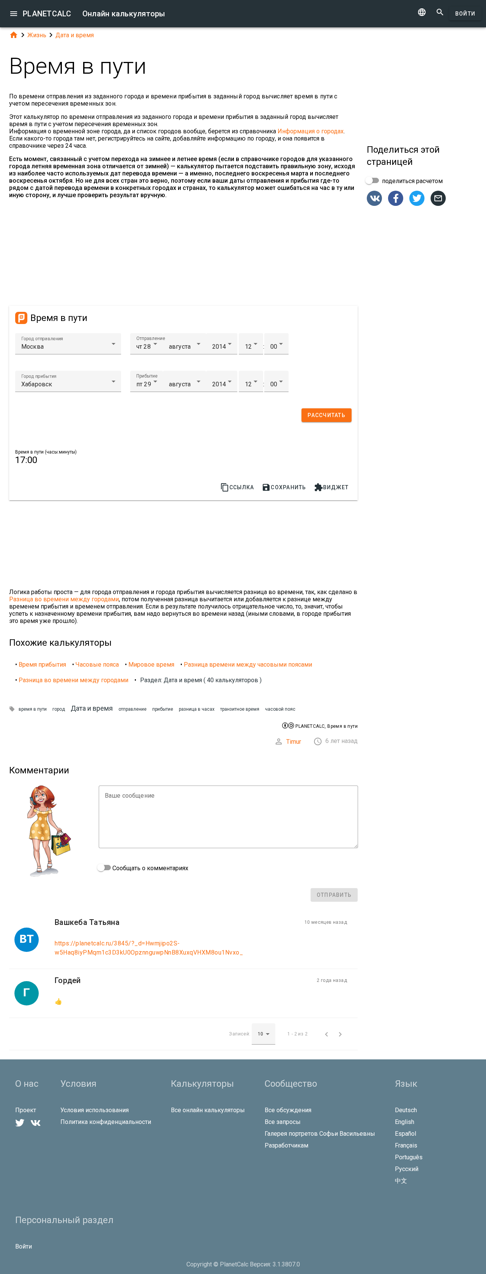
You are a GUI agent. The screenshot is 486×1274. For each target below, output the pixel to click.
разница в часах (197, 709)
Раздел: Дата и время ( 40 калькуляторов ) (201, 680)
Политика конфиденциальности (105, 1121)
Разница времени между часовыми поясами (248, 664)
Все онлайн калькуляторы (208, 1110)
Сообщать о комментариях (149, 868)
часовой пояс (280, 709)
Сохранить (284, 487)
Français (406, 1145)
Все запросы (283, 1121)
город (58, 709)
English (404, 1121)
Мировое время (151, 664)
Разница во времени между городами (64, 599)
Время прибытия (42, 664)
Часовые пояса (97, 664)
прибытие (162, 709)
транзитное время (239, 709)
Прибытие (147, 376)
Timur (293, 741)
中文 (401, 1180)
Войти (465, 14)
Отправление (150, 338)
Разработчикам (286, 1145)
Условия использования (94, 1110)
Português (409, 1157)
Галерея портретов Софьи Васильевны (320, 1133)
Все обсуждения (288, 1110)
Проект (25, 1110)
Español (405, 1133)
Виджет (331, 487)
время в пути (33, 709)
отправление (132, 709)
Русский (406, 1169)
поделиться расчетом (411, 181)
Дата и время (74, 35)
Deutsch (406, 1110)
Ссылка (237, 487)
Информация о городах (311, 131)
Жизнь (36, 35)
